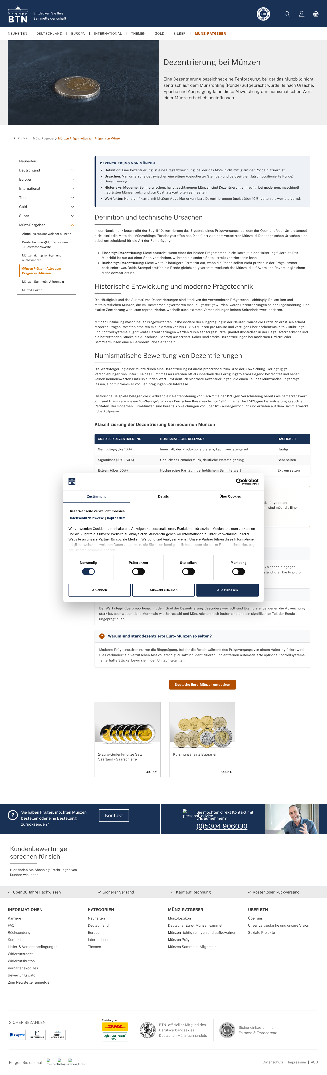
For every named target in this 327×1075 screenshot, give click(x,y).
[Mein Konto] (302, 14)
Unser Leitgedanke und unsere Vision (278, 925)
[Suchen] (287, 14)
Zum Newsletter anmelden (29, 982)
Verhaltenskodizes (23, 968)
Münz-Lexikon (179, 918)
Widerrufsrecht (20, 954)
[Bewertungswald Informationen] (72, 1064)
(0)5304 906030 (221, 826)
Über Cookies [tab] (230, 496)
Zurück (22, 138)
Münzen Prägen (181, 940)
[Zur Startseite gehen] (18, 14)
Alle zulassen (227, 590)
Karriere (14, 918)
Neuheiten (96, 918)
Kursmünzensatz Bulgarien (195, 754)
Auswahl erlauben (163, 590)
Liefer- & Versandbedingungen (32, 947)
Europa (93, 932)
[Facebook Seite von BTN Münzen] (50, 1064)
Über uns (255, 918)
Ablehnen (99, 590)
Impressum (297, 1062)
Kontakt (114, 815)
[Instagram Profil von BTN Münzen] (61, 1064)
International (98, 940)
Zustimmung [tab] (97, 496)
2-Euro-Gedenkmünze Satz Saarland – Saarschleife (120, 756)
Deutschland (98, 925)
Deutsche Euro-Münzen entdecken (202, 684)
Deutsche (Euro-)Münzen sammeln (196, 925)
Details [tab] (163, 496)
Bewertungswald (22, 975)
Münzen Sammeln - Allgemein (192, 947)
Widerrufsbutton (21, 961)
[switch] (138, 571)
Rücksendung (19, 932)
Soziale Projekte (261, 932)
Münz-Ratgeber (185, 909)
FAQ (11, 925)
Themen (94, 947)
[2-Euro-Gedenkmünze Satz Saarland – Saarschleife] (127, 733)
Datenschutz (273, 1062)
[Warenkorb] (314, 14)
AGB (314, 1062)
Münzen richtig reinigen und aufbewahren (202, 932)
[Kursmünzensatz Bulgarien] (202, 733)
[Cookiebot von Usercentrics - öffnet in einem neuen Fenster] (239, 481)
